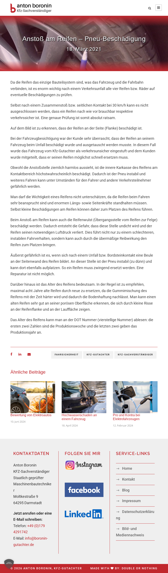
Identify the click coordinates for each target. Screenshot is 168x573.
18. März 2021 (84, 48)
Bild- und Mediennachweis (130, 531)
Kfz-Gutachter (98, 354)
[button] (9, 564)
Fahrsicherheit (67, 354)
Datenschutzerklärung (135, 514)
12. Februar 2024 (123, 425)
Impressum (131, 501)
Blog (125, 490)
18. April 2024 (70, 425)
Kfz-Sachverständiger (135, 354)
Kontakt (128, 479)
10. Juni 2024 (17, 421)
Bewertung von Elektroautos (30, 415)
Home (127, 468)
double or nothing (140, 568)
